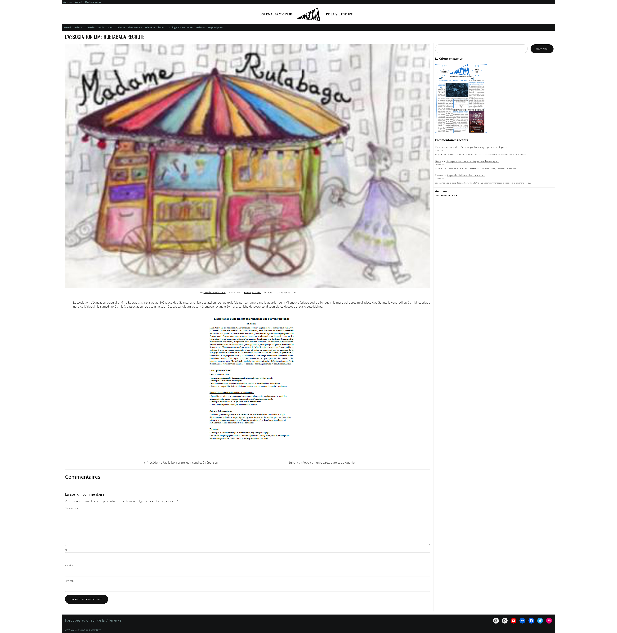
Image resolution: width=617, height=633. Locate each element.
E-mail (69, 565)
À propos (67, 1)
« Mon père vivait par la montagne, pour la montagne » (479, 147)
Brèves (247, 292)
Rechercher (542, 48)
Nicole (438, 161)
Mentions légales (93, 1)
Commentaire (72, 508)
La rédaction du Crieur (215, 292)
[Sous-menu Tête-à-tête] (141, 27)
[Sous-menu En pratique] (222, 27)
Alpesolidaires (313, 306)
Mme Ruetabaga (131, 302)
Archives (441, 191)
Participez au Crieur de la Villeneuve (93, 620)
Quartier (256, 292)
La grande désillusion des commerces (466, 175)
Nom (68, 550)
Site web (69, 580)
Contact (78, 1)
